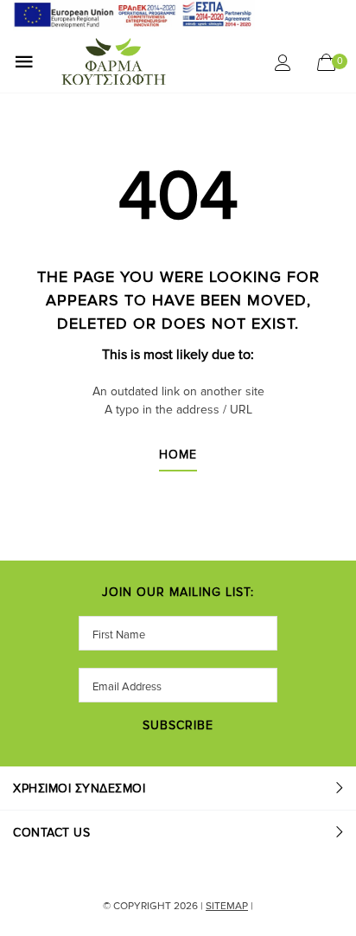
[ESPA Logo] (134, 14)
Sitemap (227, 906)
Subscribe (178, 726)
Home (178, 455)
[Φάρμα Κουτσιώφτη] (152, 61)
